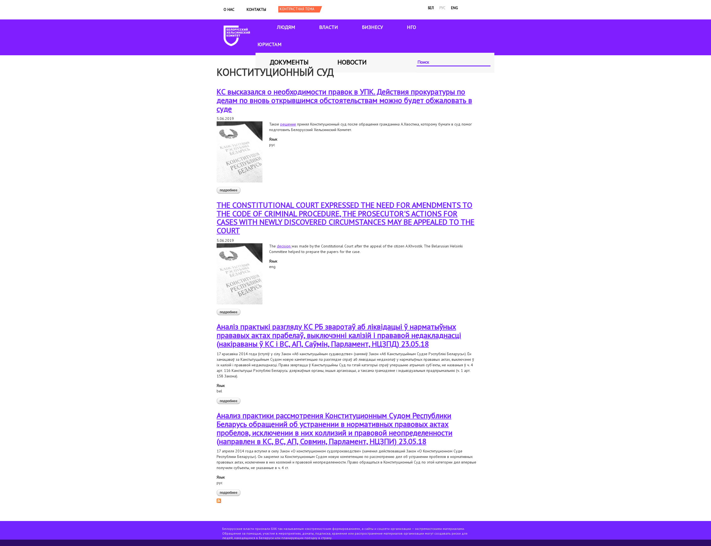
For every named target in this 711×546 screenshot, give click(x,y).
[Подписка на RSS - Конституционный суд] (219, 500)
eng (454, 8)
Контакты (256, 9)
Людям (286, 27)
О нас (229, 9)
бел (431, 8)
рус (442, 8)
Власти (328, 27)
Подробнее (230, 190)
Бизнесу (372, 27)
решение (288, 124)
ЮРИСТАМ (269, 44)
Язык (273, 139)
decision (284, 246)
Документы (289, 62)
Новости (352, 62)
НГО (411, 27)
